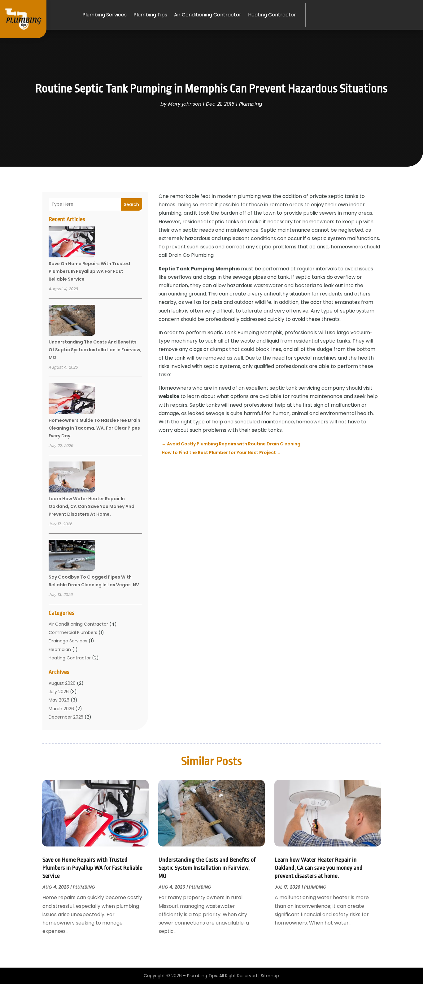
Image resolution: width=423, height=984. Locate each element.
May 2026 (59, 700)
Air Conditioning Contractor (207, 14)
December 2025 (66, 717)
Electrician (60, 649)
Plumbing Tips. (202, 976)
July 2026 (59, 692)
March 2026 (61, 709)
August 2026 (62, 683)
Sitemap (270, 976)
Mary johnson (184, 103)
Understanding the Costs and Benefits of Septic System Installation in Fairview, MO (95, 350)
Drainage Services (68, 641)
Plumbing (250, 103)
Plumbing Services (104, 14)
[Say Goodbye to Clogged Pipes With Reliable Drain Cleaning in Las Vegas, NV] (72, 556)
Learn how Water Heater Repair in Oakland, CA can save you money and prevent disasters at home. (91, 506)
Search (131, 204)
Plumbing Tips (150, 14)
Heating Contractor (272, 14)
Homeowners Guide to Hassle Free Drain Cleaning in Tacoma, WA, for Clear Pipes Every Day (94, 428)
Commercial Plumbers (73, 632)
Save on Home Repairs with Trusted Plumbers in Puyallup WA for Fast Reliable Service (89, 271)
